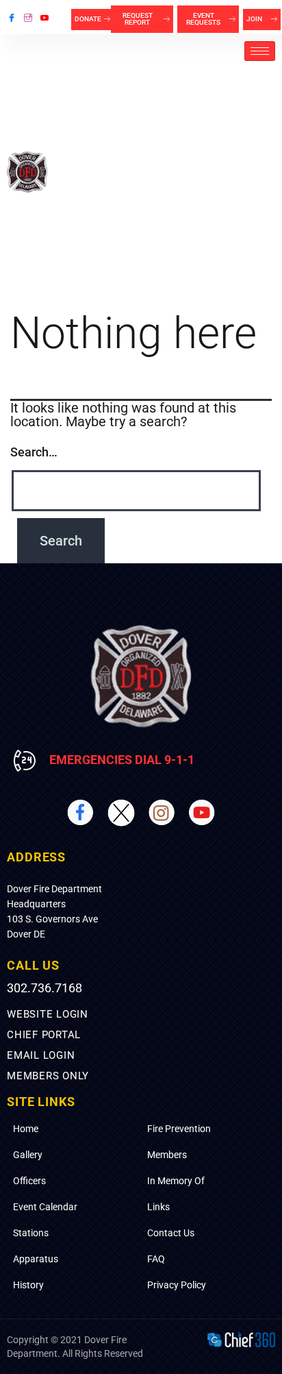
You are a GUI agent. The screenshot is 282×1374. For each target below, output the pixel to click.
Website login (47, 1014)
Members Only (48, 1076)
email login (41, 1055)
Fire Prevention (179, 1128)
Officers (29, 1180)
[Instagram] (28, 17)
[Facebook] (11, 17)
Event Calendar (45, 1206)
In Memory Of (176, 1180)
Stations (31, 1232)
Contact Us (170, 1232)
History (28, 1284)
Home (25, 1128)
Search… (33, 452)
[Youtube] (44, 17)
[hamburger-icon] (259, 51)
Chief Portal (44, 1035)
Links (158, 1206)
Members (167, 1154)
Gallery (27, 1154)
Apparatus (35, 1258)
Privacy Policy (176, 1284)
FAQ (156, 1258)
